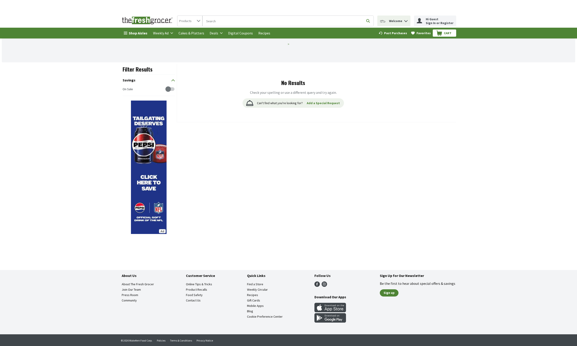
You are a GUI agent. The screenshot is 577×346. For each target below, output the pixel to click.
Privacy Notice (205, 340)
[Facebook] (317, 285)
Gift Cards (253, 300)
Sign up (389, 293)
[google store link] (330, 321)
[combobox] (189, 21)
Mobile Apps (255, 306)
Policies (161, 340)
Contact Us (193, 300)
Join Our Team (131, 290)
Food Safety (194, 295)
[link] (393, 33)
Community (129, 300)
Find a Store (255, 284)
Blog (250, 311)
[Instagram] (324, 285)
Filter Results (138, 69)
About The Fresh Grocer (138, 284)
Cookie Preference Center (265, 317)
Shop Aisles (138, 33)
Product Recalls (196, 290)
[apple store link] (330, 311)
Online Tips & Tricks (199, 284)
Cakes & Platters (191, 33)
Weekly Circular (257, 290)
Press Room (130, 295)
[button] (406, 19)
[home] (148, 21)
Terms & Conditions (181, 340)
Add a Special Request (323, 103)
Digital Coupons (240, 33)
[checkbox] (125, 89)
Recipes (264, 33)
